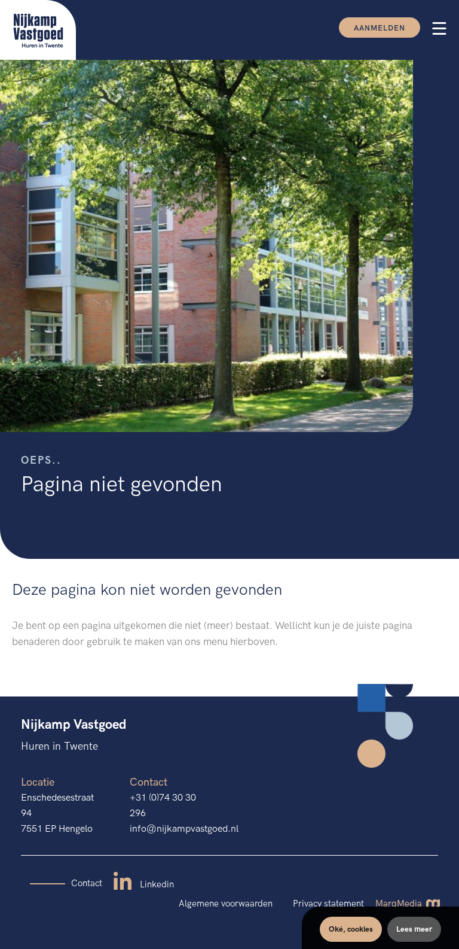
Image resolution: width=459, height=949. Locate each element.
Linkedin (155, 884)
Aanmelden (379, 28)
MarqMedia (399, 903)
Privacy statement (328, 903)
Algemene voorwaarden (226, 903)
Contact (86, 883)
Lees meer (414, 929)
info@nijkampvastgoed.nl (184, 829)
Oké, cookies (351, 929)
